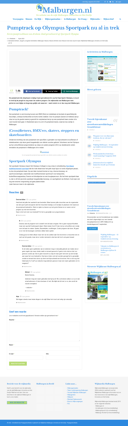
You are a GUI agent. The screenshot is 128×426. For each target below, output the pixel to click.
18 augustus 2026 (107, 241)
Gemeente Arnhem (13, 41)
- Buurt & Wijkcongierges (74, 401)
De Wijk (37, 19)
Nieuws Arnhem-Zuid (55, 41)
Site (47, 354)
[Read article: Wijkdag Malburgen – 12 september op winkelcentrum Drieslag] (93, 238)
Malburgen (41, 41)
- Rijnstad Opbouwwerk (74, 399)
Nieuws (29, 19)
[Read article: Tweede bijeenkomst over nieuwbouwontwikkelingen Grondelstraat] (103, 105)
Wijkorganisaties (52, 19)
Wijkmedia (95, 19)
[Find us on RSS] (113, 2)
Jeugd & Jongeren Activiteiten (28, 41)
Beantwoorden (22, 215)
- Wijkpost (69, 397)
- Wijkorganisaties (72, 388)
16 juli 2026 (105, 255)
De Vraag (82, 19)
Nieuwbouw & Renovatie (97, 182)
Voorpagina (18, 19)
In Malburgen (70, 19)
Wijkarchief (108, 19)
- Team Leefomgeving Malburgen (77, 390)
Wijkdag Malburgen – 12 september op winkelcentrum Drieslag (109, 237)
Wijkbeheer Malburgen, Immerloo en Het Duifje (94, 41)
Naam (11, 345)
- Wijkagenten (70, 395)
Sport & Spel (76, 41)
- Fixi (68, 403)
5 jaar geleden (32, 199)
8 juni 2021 (21, 38)
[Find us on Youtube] (110, 2)
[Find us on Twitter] (107, 2)
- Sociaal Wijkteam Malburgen (76, 392)
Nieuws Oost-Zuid (67, 41)
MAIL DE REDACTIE (17, 402)
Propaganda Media (72, 423)
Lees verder (93, 228)
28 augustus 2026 (102, 213)
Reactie (12, 320)
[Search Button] (120, 19)
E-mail (12, 354)
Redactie (12, 38)
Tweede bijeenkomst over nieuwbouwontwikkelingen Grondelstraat (98, 208)
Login (119, 1)
